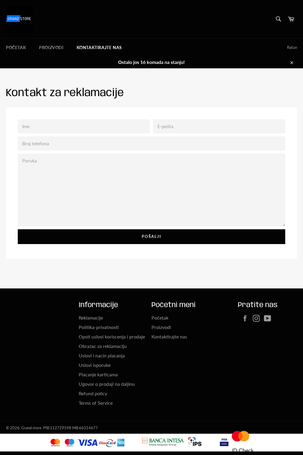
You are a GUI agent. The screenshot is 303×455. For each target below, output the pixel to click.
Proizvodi (51, 47)
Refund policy (93, 393)
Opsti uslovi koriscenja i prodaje (112, 336)
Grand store (31, 427)
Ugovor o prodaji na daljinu (107, 384)
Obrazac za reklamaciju (103, 346)
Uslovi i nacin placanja (102, 355)
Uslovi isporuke (95, 365)
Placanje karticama (98, 374)
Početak (16, 47)
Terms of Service (96, 403)
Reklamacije (91, 317)
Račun (292, 47)
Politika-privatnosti (99, 327)
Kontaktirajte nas (99, 47)
